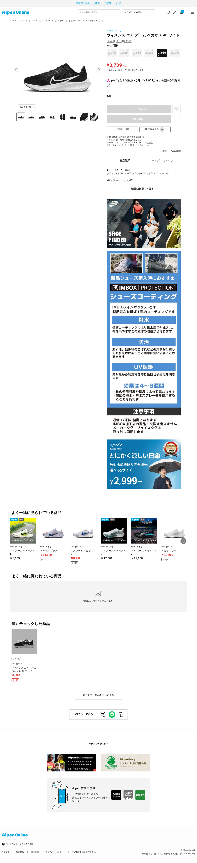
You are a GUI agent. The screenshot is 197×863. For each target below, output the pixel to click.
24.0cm (149, 53)
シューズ (21, 21)
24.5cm (162, 53)
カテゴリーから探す (98, 743)
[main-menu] (192, 12)
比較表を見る (154, 129)
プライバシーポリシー (55, 852)
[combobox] (99, 12)
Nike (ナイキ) (114, 30)
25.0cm (175, 53)
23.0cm (124, 53)
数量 (109, 96)
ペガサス (61, 21)
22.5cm (112, 53)
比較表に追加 (122, 129)
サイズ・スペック (162, 160)
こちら (138, 140)
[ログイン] (175, 12)
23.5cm (137, 53)
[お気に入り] (168, 12)
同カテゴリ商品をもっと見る (98, 695)
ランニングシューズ (37, 21)
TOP (12, 21)
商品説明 (125, 160)
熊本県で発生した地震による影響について (98, 3)
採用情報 (20, 852)
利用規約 (35, 852)
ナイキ (51, 21)
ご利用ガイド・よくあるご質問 (19, 844)
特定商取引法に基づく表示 (84, 852)
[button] (16, 70)
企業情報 (6, 852)
